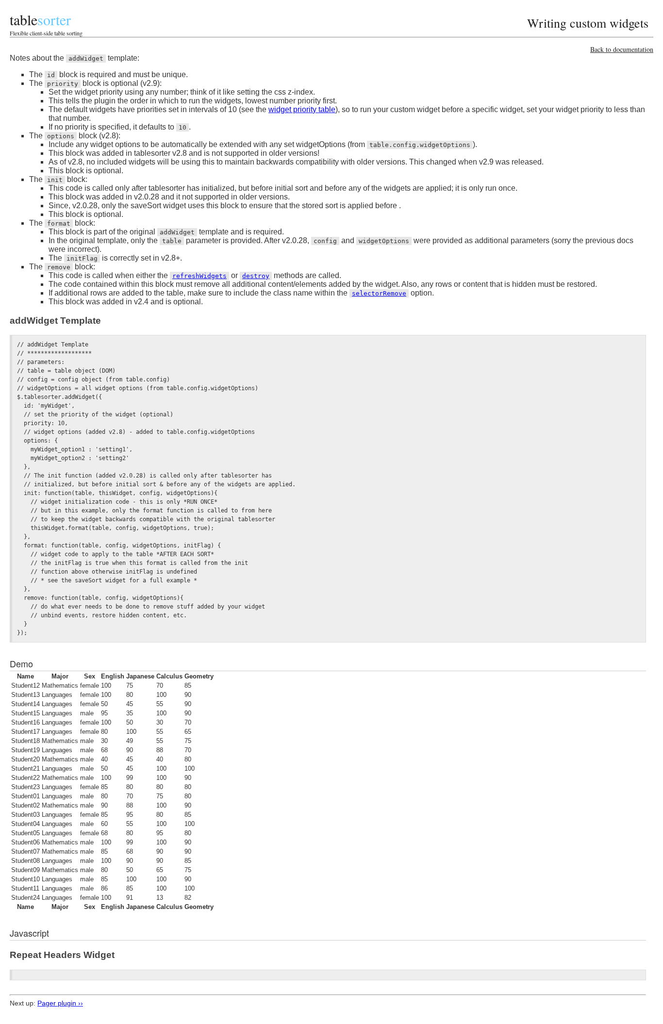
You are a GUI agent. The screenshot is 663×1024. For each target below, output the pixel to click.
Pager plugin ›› (60, 1003)
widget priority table (301, 109)
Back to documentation (621, 49)
